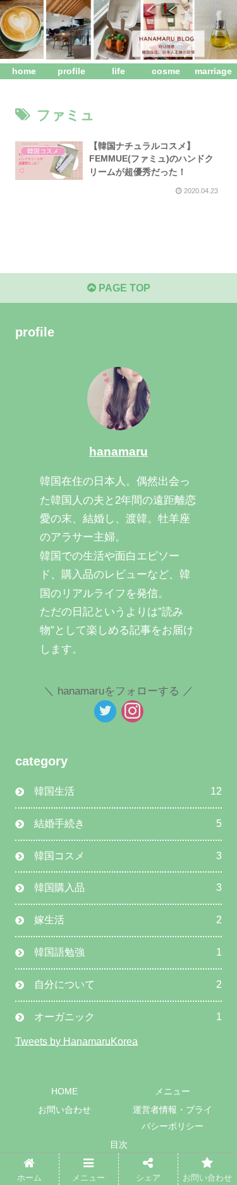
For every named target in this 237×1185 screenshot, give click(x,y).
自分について (128, 984)
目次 (119, 1144)
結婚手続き (128, 823)
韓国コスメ (128, 855)
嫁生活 (128, 919)
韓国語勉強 (128, 952)
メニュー (172, 1091)
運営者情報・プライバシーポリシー (172, 1118)
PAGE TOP (123, 288)
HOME (64, 1091)
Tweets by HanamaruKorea (76, 1040)
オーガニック (128, 1016)
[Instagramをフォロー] (132, 711)
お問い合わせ (64, 1110)
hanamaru (118, 451)
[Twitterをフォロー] (105, 711)
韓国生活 (128, 791)
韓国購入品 (128, 887)
